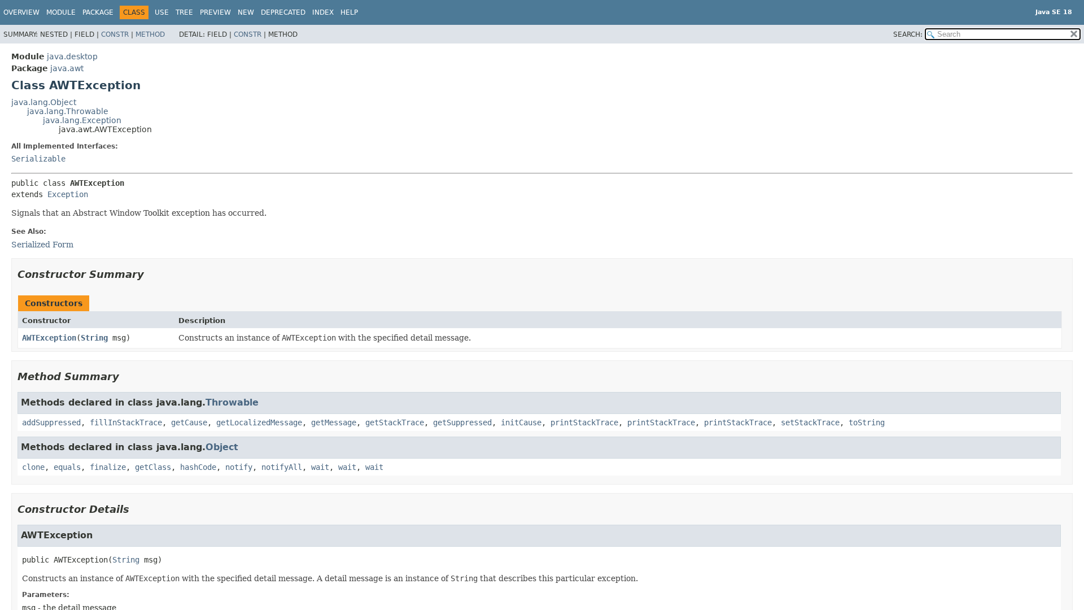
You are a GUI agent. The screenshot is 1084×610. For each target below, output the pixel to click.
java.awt (67, 68)
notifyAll (281, 467)
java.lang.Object (43, 102)
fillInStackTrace (126, 422)
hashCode (198, 467)
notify (238, 467)
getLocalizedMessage (259, 422)
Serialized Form (42, 244)
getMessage (333, 422)
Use (162, 12)
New (246, 12)
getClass (153, 467)
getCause (189, 422)
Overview (21, 12)
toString (867, 422)
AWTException (49, 337)
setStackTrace (810, 422)
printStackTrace (584, 422)
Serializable (38, 158)
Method (150, 34)
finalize (108, 467)
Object (222, 447)
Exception (67, 194)
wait (320, 467)
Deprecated (283, 12)
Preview (215, 12)
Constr (115, 34)
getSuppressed (462, 422)
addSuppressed (51, 422)
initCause (521, 422)
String (94, 337)
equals (67, 467)
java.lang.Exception (82, 120)
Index (323, 12)
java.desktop (72, 56)
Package (97, 12)
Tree (184, 12)
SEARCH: (908, 34)
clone (33, 467)
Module (61, 12)
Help (349, 12)
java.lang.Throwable (67, 111)
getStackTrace (394, 422)
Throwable (232, 402)
